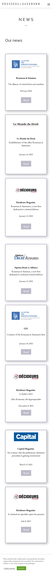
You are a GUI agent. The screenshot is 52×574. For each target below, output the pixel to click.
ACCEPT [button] (21, 568)
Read (26, 100)
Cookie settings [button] (9, 568)
